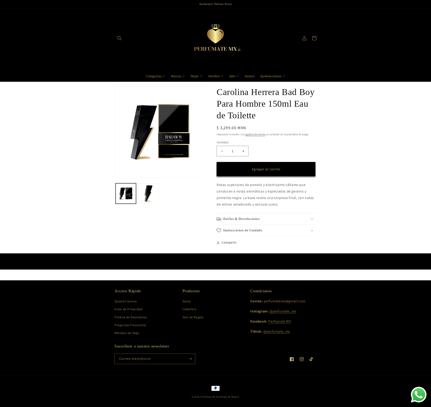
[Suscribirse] (190, 359)
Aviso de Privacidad (128, 309)
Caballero (190, 309)
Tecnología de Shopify (227, 396)
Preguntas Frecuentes (130, 325)
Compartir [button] (229, 242)
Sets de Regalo (193, 317)
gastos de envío (255, 134)
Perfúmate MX (279, 321)
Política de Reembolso (130, 317)
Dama (187, 301)
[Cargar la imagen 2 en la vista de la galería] (148, 193)
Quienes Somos (125, 301)
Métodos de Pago (126, 333)
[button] (119, 38)
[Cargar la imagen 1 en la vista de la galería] (126, 193)
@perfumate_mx (283, 311)
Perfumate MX (207, 396)
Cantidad (222, 142)
